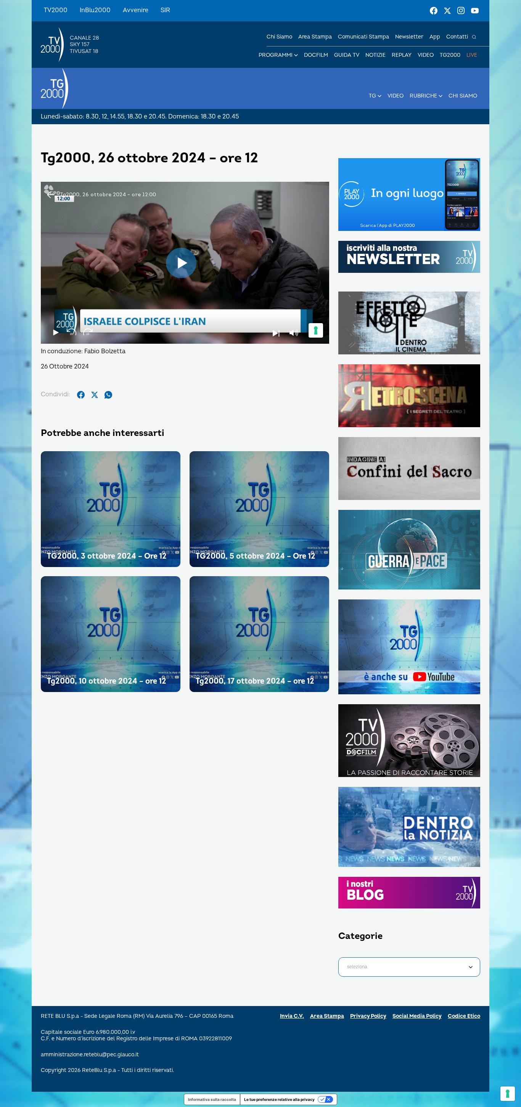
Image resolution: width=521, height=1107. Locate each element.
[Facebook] (433, 10)
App (434, 37)
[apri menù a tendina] (296, 55)
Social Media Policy (417, 1016)
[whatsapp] (108, 394)
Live (471, 55)
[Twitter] (447, 10)
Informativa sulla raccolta (212, 1099)
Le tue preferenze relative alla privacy (279, 1099)
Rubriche (423, 96)
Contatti (457, 37)
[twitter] (94, 394)
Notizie (375, 55)
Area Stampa (327, 1016)
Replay (402, 55)
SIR (165, 10)
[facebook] (81, 394)
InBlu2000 (95, 10)
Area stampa (315, 37)
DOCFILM (316, 55)
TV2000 (56, 10)
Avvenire (135, 10)
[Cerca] (474, 37)
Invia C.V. (292, 1016)
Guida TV (346, 55)
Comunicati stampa (363, 37)
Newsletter (409, 37)
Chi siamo (279, 37)
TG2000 (450, 55)
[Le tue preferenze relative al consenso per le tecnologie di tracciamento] (507, 1093)
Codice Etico (464, 1016)
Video (426, 55)
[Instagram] (461, 10)
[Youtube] (475, 10)
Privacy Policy (368, 1016)
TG (372, 96)
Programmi (276, 55)
